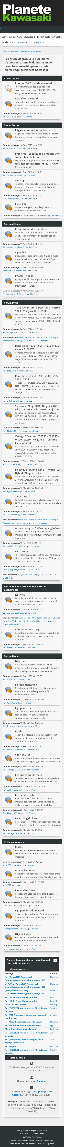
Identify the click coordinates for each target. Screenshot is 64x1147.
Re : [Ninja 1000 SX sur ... (14, 813)
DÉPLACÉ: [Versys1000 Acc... (16, 569)
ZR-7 (19, 574)
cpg (30, 400)
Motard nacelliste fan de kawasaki (21, 1029)
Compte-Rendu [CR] (27, 629)
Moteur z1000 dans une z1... (16, 198)
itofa (31, 370)
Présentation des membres (31, 229)
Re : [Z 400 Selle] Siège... (14, 400)
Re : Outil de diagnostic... (14, 789)
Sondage (20, 180)
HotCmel (35, 148)
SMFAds (26, 1137)
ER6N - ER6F (8, 577)
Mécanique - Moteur (26, 337)
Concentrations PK (11, 624)
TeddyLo (33, 813)
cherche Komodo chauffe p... (16, 905)
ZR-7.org (24, 506)
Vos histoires (22, 754)
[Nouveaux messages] (8, 103)
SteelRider (33, 431)
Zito (32, 833)
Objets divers (23, 933)
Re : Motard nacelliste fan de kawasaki (23, 1021)
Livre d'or (20, 203)
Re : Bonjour (11, 1046)
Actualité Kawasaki (26, 98)
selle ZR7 (7, 885)
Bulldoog (42, 1081)
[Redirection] (8, 88)
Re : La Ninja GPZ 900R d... (14, 769)
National (20, 594)
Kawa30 (53, 1001)
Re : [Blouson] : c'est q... (13, 726)
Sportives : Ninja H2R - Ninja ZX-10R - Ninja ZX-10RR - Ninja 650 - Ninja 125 (37, 407)
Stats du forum (17, 1057)
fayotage (47, 215)
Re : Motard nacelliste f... (14, 247)
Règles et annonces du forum (32, 130)
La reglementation (26, 684)
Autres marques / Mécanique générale (38, 528)
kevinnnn (54, 1029)
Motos (18, 846)
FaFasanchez (26, 116)
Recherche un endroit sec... (15, 270)
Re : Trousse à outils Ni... (14, 948)
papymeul (34, 464)
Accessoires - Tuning (12, 340)
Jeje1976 (32, 612)
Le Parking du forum (27, 818)
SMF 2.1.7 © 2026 (25, 1134)
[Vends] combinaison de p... (15, 928)
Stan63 (53, 1008)
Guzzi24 (54, 990)
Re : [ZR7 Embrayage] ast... (15, 514)
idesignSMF (48, 1140)
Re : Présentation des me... (15, 148)
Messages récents (18, 969)
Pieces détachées (25, 890)
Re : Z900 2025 (9, 116)
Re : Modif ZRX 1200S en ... (15, 546)
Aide (18, 1130)
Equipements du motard (29, 910)
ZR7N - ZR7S (22, 496)
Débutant (21, 661)
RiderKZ (31, 491)
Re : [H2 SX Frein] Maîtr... (14, 370)
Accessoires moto (25, 870)
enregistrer (39, 42)
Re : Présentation (11, 679)
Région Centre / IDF (26, 617)
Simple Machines (39, 1134)
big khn (36, 905)
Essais (18, 731)
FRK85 (34, 270)
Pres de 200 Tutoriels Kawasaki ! (34, 83)
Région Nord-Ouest (44, 617)
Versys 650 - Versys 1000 (33, 574)
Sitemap (39, 1140)
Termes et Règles (29, 1130)
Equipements (23, 708)
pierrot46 (32, 175)
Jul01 (35, 198)
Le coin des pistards (26, 795)
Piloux (58, 215)
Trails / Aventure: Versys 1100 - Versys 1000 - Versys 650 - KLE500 (37, 309)
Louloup (30, 865)
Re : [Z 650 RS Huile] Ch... (14, 464)
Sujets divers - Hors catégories (37, 340)
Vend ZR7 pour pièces (13, 865)
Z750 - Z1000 (52, 574)
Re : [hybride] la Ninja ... (13, 491)
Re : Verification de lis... (13, 175)
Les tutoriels (22, 551)
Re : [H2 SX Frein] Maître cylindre (21, 997)
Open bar (20, 252)
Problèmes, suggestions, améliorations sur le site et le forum (38, 155)
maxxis (34, 514)
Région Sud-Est (18, 621)
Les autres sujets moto (28, 774)
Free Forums (37, 1137)
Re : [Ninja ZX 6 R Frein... (14, 431)
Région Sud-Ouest (34, 621)
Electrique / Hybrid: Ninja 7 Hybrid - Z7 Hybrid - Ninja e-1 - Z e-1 (37, 471)
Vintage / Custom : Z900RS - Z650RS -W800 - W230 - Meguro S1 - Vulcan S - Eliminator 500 (37, 439)
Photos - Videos (24, 275)
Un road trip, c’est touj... (13, 612)
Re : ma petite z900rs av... (14, 294)
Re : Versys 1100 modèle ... (15, 749)
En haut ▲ (43, 1130)
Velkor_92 (32, 726)
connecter (20, 42)
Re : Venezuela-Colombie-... (15, 647)
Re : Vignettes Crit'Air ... (13, 702)
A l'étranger (49, 621)
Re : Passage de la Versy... (14, 833)
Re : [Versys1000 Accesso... (15, 332)
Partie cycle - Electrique (47, 337)
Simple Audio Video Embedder (22, 1140)
